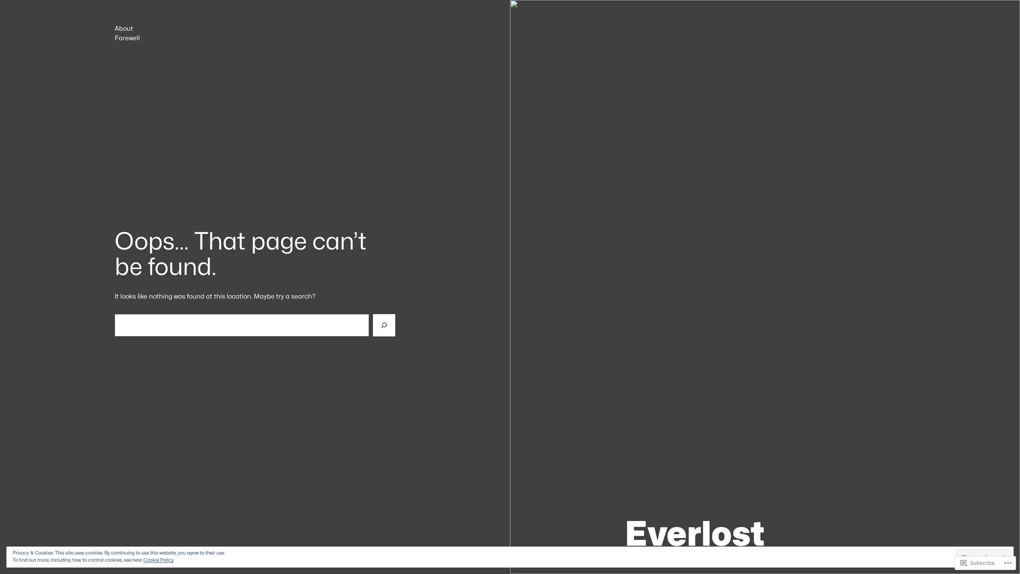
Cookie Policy (158, 560)
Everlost (695, 533)
